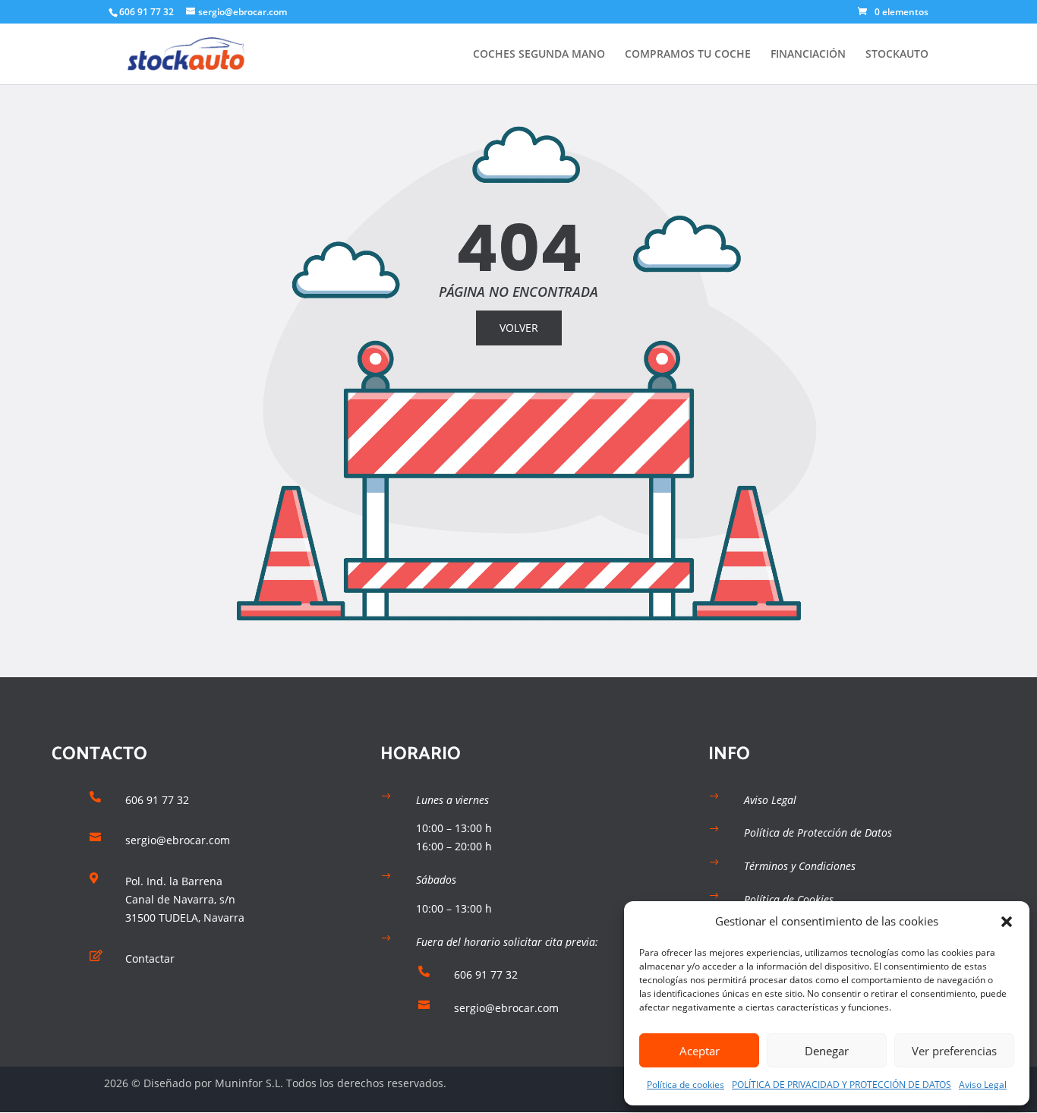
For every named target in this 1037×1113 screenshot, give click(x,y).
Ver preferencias (954, 1050)
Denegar (827, 1050)
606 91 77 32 (146, 11)
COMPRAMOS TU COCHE (688, 55)
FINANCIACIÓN (808, 55)
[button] (1006, 921)
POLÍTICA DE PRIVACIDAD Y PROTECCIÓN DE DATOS (841, 1084)
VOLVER (519, 327)
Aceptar (699, 1050)
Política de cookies (685, 1084)
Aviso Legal (983, 1084)
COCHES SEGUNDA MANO (539, 55)
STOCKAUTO (896, 55)
